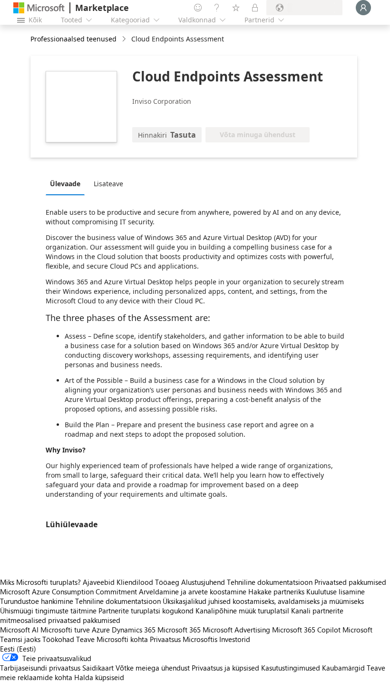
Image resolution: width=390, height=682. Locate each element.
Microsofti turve (65, 629)
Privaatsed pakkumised (350, 582)
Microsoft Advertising (236, 629)
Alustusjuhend (203, 582)
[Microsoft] (39, 7)
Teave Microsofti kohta (112, 639)
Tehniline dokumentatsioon (269, 582)
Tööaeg (167, 582)
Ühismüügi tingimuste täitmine (48, 610)
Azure (101, 629)
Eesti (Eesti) (18, 648)
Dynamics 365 (134, 629)
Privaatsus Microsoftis (183, 639)
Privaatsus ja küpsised (225, 667)
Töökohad (58, 639)
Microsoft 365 (179, 629)
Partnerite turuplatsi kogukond (146, 610)
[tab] (67, 183)
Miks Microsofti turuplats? (40, 582)
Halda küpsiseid (99, 677)
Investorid (234, 639)
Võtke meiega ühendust (153, 667)
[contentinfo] (124, 39)
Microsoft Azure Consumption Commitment (69, 591)
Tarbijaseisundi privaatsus (40, 667)
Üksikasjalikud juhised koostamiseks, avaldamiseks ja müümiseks (263, 601)
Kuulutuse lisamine (335, 591)
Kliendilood (135, 582)
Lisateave (108, 183)
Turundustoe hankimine (36, 601)
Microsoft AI (19, 629)
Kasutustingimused (290, 667)
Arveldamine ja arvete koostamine (192, 591)
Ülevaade (65, 183)
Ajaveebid (99, 582)
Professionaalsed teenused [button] (73, 38)
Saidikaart (98, 667)
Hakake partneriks (276, 591)
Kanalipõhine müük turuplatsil (242, 610)
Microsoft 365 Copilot (306, 629)
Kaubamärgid (343, 667)
